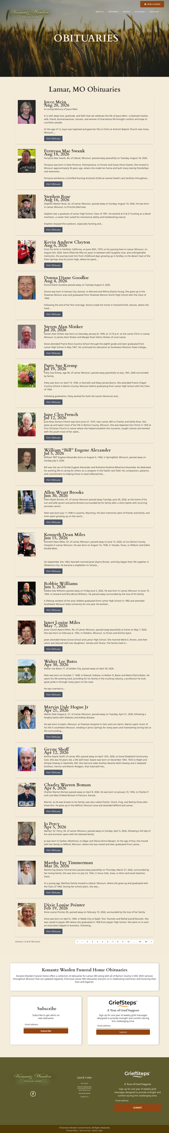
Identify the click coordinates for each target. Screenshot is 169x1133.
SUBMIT (137, 1107)
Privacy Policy (71, 1130)
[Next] (151, 941)
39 (140, 941)
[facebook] (33, 1094)
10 (128, 941)
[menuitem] (100, 12)
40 (146, 941)
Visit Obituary (53, 138)
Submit (123, 1032)
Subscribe (46, 1030)
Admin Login (97, 1130)
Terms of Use (84, 1130)
